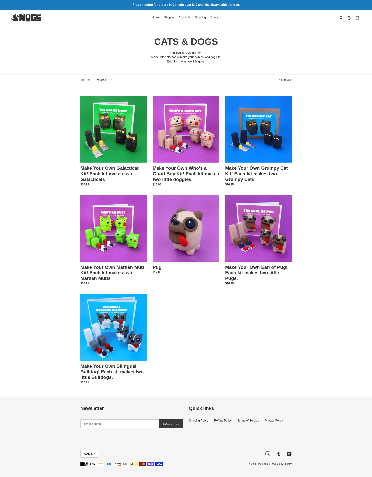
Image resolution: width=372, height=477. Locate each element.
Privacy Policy (274, 420)
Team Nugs (264, 464)
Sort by (85, 80)
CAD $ (88, 453)
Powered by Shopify (281, 464)
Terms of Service (248, 420)
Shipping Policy (198, 420)
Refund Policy (223, 420)
